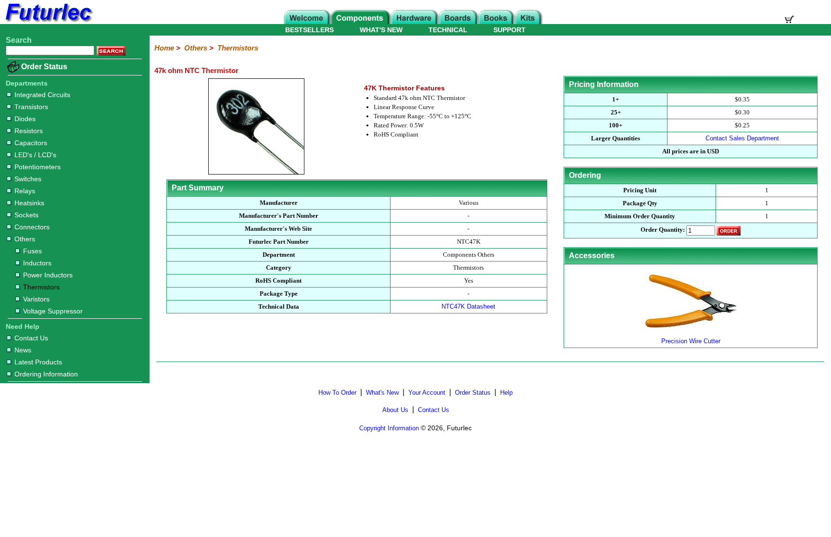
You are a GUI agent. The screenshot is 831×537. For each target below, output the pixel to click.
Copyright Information (389, 428)
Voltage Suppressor (53, 311)
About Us (395, 409)
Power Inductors (48, 275)
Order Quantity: (663, 230)
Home (164, 48)
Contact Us (31, 338)
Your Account (426, 392)
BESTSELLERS (309, 30)
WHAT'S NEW (381, 30)
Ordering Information (46, 374)
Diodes (25, 119)
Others (24, 239)
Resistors (28, 131)
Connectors (32, 227)
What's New (382, 392)
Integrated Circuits (42, 95)
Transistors (31, 107)
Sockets (26, 215)
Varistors (36, 299)
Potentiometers (37, 167)
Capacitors (30, 143)
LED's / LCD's (35, 155)
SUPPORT (509, 30)
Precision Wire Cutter (690, 341)
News (22, 350)
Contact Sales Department (742, 138)
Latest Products (38, 362)
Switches (27, 179)
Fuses (32, 251)
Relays (24, 191)
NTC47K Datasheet (468, 306)
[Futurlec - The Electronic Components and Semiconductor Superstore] (48, 21)
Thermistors (41, 287)
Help (506, 392)
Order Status (44, 66)
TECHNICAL (447, 30)
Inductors (37, 263)
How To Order (337, 392)
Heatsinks (29, 203)
